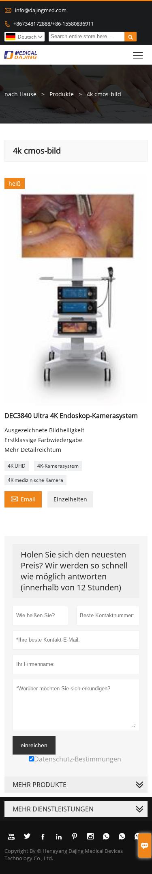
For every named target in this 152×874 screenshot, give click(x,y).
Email (23, 498)
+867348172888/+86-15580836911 (53, 23)
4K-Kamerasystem (58, 465)
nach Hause (20, 94)
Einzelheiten (70, 499)
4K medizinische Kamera (35, 480)
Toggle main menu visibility (138, 55)
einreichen (34, 745)
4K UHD (17, 465)
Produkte (61, 94)
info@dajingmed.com (40, 10)
